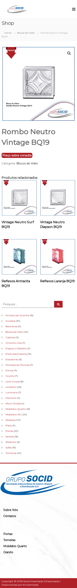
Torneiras (9, 540)
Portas (7, 534)
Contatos (9, 516)
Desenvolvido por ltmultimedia (20, 584)
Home (8, 32)
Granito (8, 552)
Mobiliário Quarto (15, 546)
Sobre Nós (10, 510)
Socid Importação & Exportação (41, 581)
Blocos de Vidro (26, 32)
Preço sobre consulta (17, 155)
